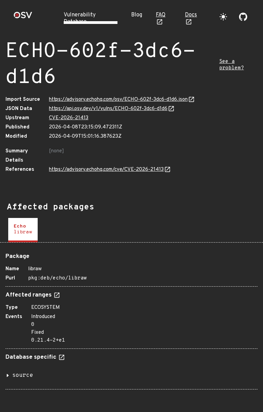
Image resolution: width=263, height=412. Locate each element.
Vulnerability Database (80, 18)
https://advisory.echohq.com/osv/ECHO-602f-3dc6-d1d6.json (118, 99)
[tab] (23, 230)
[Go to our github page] (243, 17)
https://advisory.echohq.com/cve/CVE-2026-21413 (106, 169)
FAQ (160, 15)
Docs (191, 15)
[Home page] (23, 17)
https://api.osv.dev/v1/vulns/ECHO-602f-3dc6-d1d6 (108, 109)
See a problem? (231, 64)
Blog (136, 15)
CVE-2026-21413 (68, 118)
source (22, 375)
